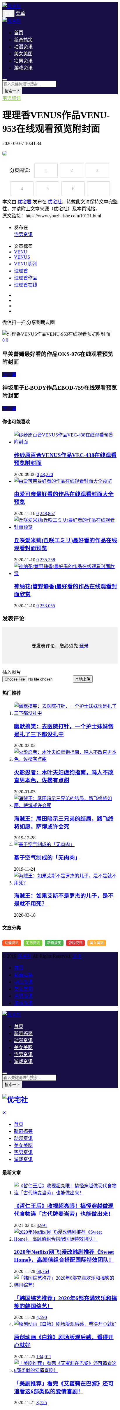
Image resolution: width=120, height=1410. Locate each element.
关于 (77, 956)
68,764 (42, 1271)
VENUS (22, 257)
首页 (18, 32)
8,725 (41, 1402)
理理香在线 (25, 284)
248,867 (47, 513)
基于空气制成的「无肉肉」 (47, 858)
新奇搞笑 (23, 39)
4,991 (42, 1225)
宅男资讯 (23, 60)
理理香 (21, 270)
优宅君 (24, 201)
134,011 (43, 1356)
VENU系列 (25, 263)
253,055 (47, 605)
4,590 (41, 1317)
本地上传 (82, 679)
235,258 (47, 559)
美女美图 (23, 53)
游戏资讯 (23, 67)
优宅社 (55, 201)
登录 (84, 645)
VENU (20, 251)
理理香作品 (25, 277)
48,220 (46, 474)
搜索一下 (12, 91)
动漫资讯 (23, 46)
